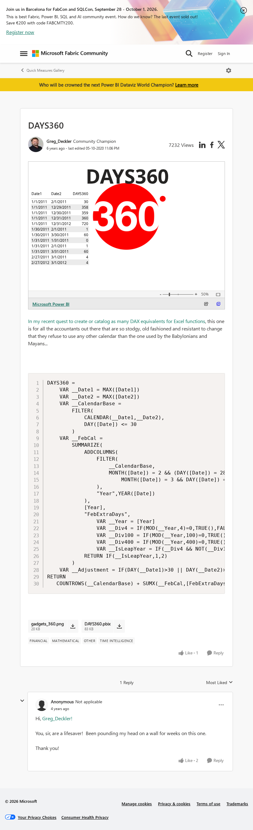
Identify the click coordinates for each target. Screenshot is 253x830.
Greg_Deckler (59, 141)
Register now (20, 32)
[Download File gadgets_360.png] (72, 626)
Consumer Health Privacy (85, 817)
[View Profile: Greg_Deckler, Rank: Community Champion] (36, 144)
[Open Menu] (228, 70)
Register (205, 53)
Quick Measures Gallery (45, 70)
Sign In (224, 53)
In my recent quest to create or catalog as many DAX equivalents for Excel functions (116, 321)
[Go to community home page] (70, 53)
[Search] (189, 53)
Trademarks (237, 803)
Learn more (186, 85)
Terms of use (208, 803)
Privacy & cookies (174, 803)
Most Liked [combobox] (219, 682)
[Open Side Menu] (24, 53)
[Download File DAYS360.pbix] (119, 626)
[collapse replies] (22, 700)
